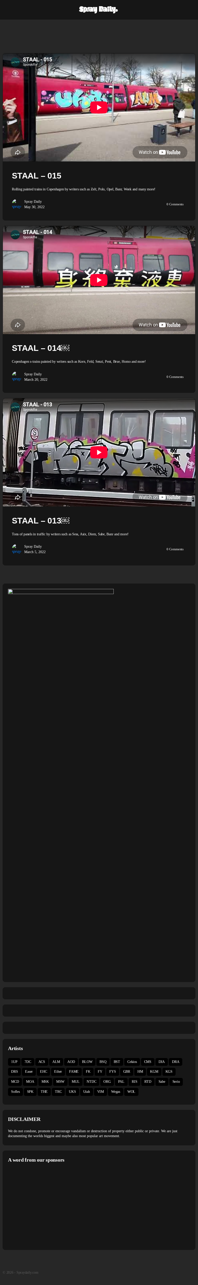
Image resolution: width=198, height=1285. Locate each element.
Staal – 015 (36, 175)
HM (140, 1071)
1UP (14, 1062)
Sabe (162, 1082)
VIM (100, 1092)
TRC (58, 1092)
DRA (175, 1062)
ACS (41, 1062)
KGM (154, 1071)
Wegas (115, 1092)
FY (100, 1071)
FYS (112, 1071)
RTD (147, 1082)
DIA (162, 1062)
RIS (134, 1082)
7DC (27, 1062)
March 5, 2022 (35, 552)
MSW (60, 1082)
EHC (43, 1071)
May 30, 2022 (34, 207)
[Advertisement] (51, 1206)
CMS (147, 1062)
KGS (169, 1071)
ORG (107, 1082)
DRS (14, 1071)
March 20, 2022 (35, 380)
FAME (74, 1071)
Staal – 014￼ (40, 348)
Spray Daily (33, 202)
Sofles (15, 1092)
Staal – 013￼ (40, 520)
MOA (30, 1082)
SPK (30, 1092)
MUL (75, 1082)
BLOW (87, 1062)
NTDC (91, 1082)
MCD (15, 1082)
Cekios (132, 1062)
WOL (131, 1092)
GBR (126, 1071)
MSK (45, 1082)
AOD (71, 1062)
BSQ (103, 1062)
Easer (29, 1071)
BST (117, 1062)
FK (88, 1071)
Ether (58, 1071)
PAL (121, 1082)
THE (44, 1092)
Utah (86, 1092)
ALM (56, 1062)
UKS (72, 1092)
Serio (176, 1082)
